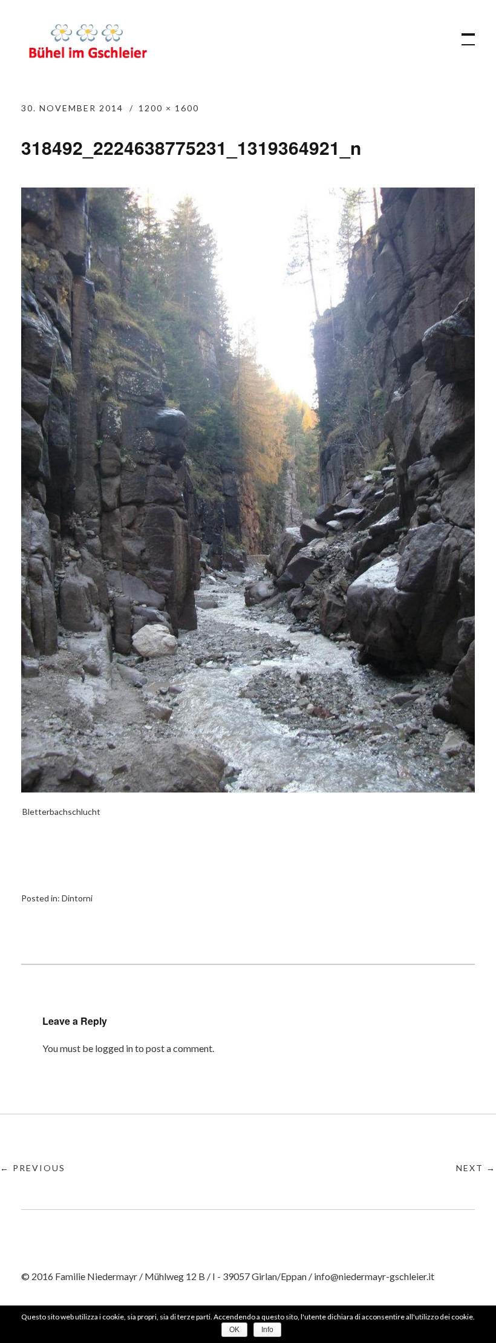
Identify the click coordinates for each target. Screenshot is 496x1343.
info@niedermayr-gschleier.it (374, 1276)
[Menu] (463, 33)
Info (267, 1329)
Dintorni (77, 898)
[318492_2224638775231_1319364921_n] (248, 788)
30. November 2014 (72, 108)
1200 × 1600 (169, 108)
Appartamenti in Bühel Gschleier (87, 43)
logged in (114, 1048)
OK (234, 1329)
